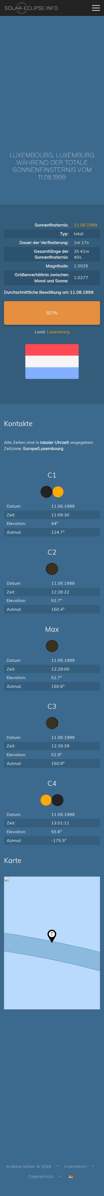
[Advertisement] (52, 76)
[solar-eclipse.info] (31, 8)
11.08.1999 (85, 225)
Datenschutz (41, 1176)
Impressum (75, 1166)
